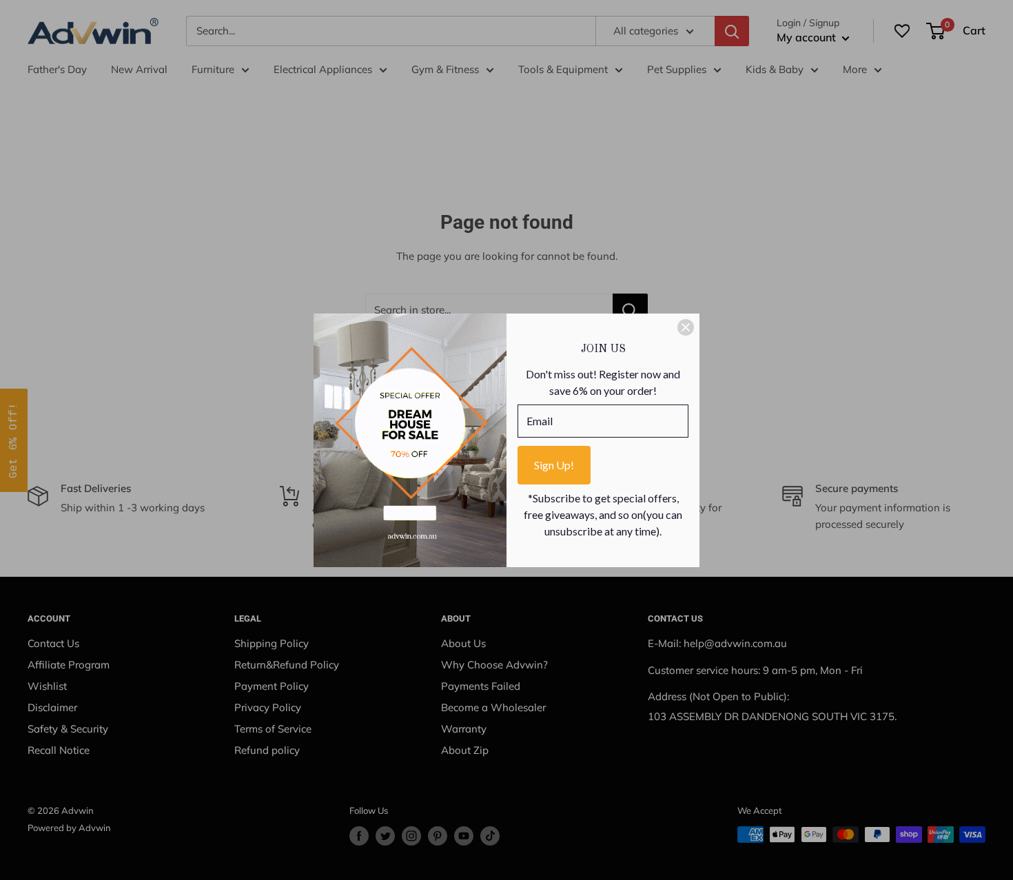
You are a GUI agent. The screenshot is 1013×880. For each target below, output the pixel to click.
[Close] (685, 327)
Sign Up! (554, 464)
